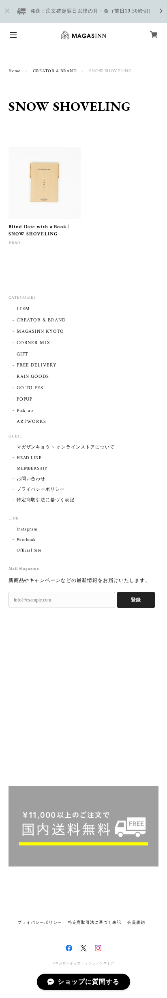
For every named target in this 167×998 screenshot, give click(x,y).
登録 (136, 600)
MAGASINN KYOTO (40, 331)
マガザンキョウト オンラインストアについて (66, 447)
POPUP (25, 399)
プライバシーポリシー (41, 489)
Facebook (26, 540)
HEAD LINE (29, 458)
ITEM (23, 309)
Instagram (27, 529)
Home (15, 71)
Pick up (25, 410)
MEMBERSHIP (32, 468)
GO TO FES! (31, 388)
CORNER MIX (34, 343)
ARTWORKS (32, 421)
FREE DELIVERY (37, 365)
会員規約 (136, 922)
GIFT (23, 354)
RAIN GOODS (33, 376)
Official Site (29, 550)
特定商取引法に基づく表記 (46, 500)
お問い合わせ (31, 479)
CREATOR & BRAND (55, 71)
